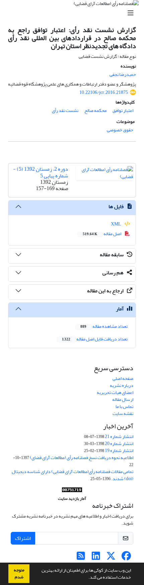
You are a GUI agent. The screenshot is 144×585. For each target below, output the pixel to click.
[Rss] (81, 557)
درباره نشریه (121, 385)
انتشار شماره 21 (119, 436)
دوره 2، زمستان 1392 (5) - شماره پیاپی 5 (40, 172)
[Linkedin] (96, 557)
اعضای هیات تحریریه (115, 392)
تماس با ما (124, 406)
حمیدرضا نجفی (123, 74)
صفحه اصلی (123, 378)
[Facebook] (126, 557)
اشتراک (23, 538)
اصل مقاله (102, 233)
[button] (87, 578)
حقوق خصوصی (120, 129)
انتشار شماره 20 (119, 443)
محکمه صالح (95, 110)
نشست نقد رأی (65, 110)
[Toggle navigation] (74, 13)
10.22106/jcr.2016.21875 (103, 92)
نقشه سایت (123, 413)
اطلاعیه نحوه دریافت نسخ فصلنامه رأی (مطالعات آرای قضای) (81, 457)
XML (116, 224)
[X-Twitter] (111, 557)
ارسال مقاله (122, 399)
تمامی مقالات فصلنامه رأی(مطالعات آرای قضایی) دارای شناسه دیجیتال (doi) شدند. (72, 475)
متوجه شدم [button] (19, 573)
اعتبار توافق (123, 110)
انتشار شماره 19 (119, 450)
